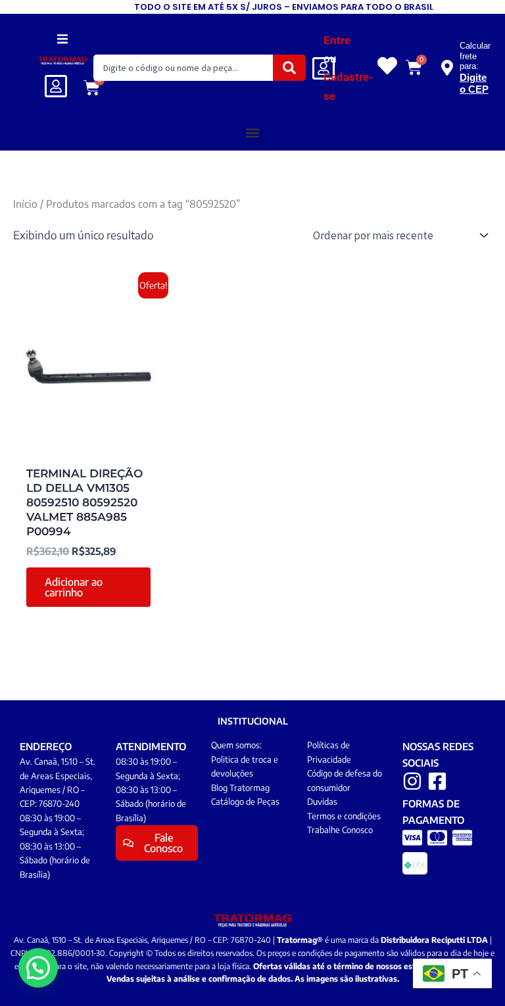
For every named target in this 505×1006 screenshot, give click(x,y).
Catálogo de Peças (245, 801)
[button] (62, 38)
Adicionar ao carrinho (74, 587)
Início (25, 203)
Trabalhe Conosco (340, 830)
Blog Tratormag (240, 787)
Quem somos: (236, 745)
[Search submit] (289, 68)
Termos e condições (344, 816)
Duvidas (322, 801)
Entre (337, 40)
